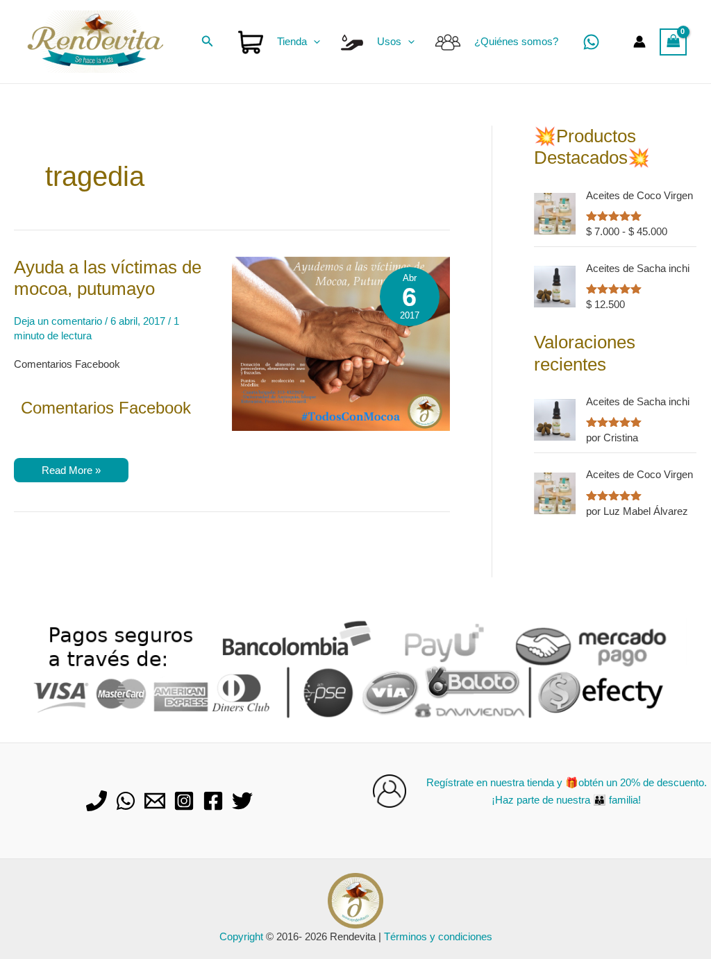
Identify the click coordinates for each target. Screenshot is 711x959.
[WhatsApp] (591, 42)
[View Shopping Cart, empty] (673, 42)
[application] (313, 41)
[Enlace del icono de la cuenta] (639, 41)
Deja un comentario (58, 321)
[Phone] (96, 800)
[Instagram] (184, 800)
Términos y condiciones (438, 936)
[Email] (154, 800)
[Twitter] (242, 800)
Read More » (71, 473)
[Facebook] (213, 800)
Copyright (241, 936)
